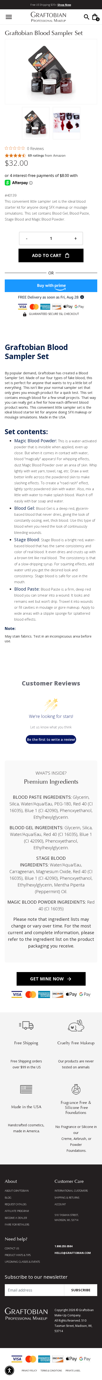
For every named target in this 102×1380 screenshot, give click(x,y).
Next (92, 72)
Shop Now (64, 4)
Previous (10, 72)
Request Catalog (16, 1204)
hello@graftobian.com (73, 1253)
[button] (9, 1370)
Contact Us (12, 1248)
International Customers (71, 1190)
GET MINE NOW (51, 979)
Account (60, 1204)
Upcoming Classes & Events (22, 1261)
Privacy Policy (29, 1370)
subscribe (80, 1289)
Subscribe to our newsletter (36, 1277)
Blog (8, 1197)
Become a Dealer (16, 1218)
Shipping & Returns (67, 1197)
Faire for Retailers (17, 1224)
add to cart (51, 255)
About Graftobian (17, 1190)
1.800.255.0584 (63, 1246)
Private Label (72, 1370)
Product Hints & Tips (18, 1255)
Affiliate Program (17, 1211)
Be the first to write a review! (51, 739)
